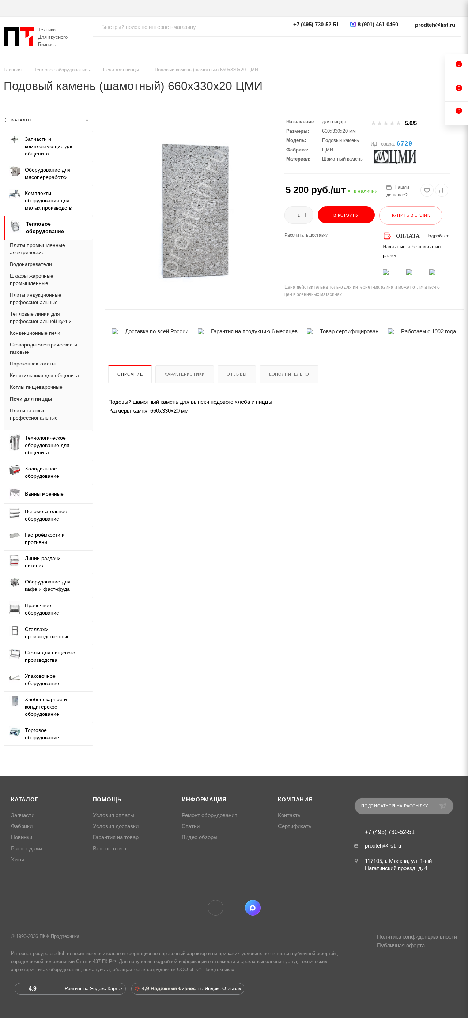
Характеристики (185, 374)
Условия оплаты (113, 815)
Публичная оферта (401, 945)
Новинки (21, 837)
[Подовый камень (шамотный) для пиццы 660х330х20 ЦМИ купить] (194, 211)
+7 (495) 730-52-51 (316, 24)
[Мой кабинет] (457, 45)
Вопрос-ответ (110, 849)
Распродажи (26, 849)
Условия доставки (116, 826)
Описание (130, 374)
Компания (295, 800)
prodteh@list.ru (435, 25)
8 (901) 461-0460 (378, 24)
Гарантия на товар (116, 837)
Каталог (25, 800)
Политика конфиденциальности (417, 937)
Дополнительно (289, 374)
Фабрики (22, 826)
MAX (253, 908)
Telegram (215, 908)
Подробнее (437, 235)
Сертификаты (295, 826)
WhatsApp (234, 908)
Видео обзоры (200, 837)
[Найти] (256, 27)
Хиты (17, 860)
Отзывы (237, 374)
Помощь (107, 800)
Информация (204, 800)
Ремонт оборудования (209, 815)
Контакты (290, 815)
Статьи (191, 826)
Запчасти (22, 815)
